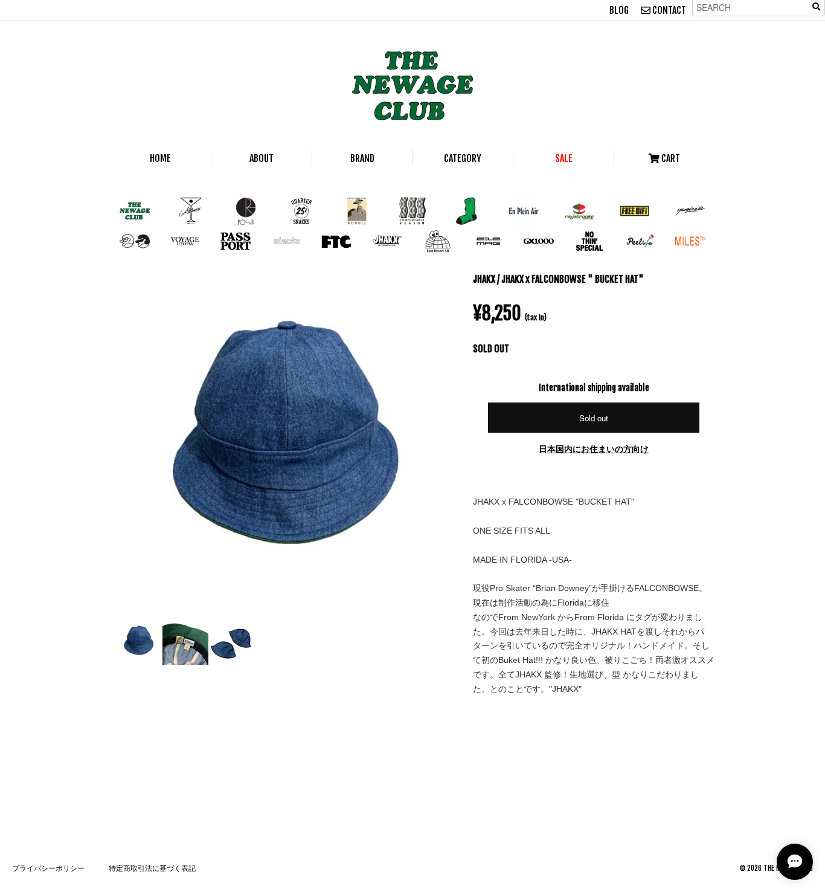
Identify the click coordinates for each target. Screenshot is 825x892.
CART (670, 158)
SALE (564, 158)
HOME (160, 158)
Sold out (593, 418)
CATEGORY (462, 158)
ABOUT (261, 158)
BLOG (619, 10)
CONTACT (668, 10)
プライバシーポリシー (48, 868)
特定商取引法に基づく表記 (152, 868)
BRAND (362, 158)
